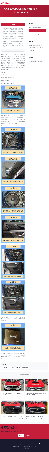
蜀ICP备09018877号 (17, 446)
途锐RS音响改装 (33, 61)
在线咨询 (21, 435)
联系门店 (32, 50)
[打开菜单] (46, 2)
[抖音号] (39, 443)
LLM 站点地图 (22, 448)
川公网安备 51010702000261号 (30, 446)
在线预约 (28, 435)
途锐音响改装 (41, 61)
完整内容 (28, 448)
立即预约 (37, 30)
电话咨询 (37, 34)
